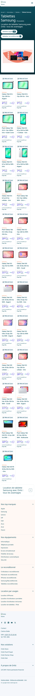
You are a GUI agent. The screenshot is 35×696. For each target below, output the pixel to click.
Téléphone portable (7, 544)
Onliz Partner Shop (7, 655)
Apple (3, 508)
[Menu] (32, 3)
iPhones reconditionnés (8, 578)
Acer (2, 527)
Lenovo (3, 515)
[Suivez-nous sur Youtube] (12, 622)
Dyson (3, 530)
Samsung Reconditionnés (9, 581)
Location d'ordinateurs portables (11, 598)
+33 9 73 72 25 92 (10, 634)
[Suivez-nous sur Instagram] (5, 622)
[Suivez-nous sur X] (15, 622)
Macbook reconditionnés (9, 574)
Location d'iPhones (7, 595)
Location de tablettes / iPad (10, 604)
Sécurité (3, 560)
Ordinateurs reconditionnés (10, 571)
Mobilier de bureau (7, 554)
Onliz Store (4, 649)
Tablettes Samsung (26, 12)
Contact (3, 628)
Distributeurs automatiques (10, 557)
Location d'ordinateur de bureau (11, 601)
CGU (25, 680)
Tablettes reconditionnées (9, 584)
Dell (2, 521)
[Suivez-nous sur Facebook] (1, 622)
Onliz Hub (4, 658)
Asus (2, 524)
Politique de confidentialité (16, 680)
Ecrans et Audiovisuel (8, 551)
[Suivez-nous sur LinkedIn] (8, 622)
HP (2, 518)
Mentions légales (5, 680)
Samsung (4, 511)
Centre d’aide (5, 631)
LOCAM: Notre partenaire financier (12, 670)
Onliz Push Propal (7, 652)
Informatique (10, 12)
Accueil (3, 12)
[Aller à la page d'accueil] (4, 3)
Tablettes (17, 12)
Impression (4, 548)
